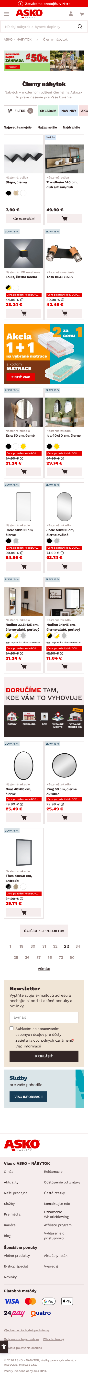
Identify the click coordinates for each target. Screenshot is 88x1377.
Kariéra (9, 1225)
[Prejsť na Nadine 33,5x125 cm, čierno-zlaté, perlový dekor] (23, 601)
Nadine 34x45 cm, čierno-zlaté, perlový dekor (63, 625)
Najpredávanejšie (18, 127)
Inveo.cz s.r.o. (28, 1364)
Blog (7, 1236)
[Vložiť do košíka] (64, 218)
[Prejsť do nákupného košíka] (81, 13)
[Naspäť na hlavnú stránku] (29, 13)
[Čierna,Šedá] (8, 887)
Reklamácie (53, 1171)
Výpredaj (51, 1266)
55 (49, 957)
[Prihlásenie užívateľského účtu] (71, 13)
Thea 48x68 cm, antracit (19, 876)
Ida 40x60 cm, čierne (63, 433)
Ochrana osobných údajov (21, 1339)
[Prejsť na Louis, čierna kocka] (23, 253)
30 (33, 946)
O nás (8, 1171)
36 (27, 957)
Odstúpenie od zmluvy (62, 1182)
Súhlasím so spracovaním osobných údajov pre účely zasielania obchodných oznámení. (43, 1035)
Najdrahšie (71, 127)
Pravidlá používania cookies (23, 1348)
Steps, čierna (17, 180)
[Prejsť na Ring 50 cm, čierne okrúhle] (64, 765)
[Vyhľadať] (82, 27)
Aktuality (11, 1182)
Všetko (44, 968)
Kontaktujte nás (57, 1204)
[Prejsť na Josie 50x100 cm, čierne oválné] (64, 506)
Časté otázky (54, 1193)
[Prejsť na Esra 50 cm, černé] (23, 412)
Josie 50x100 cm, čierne (19, 530)
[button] (4, 1347)
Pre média (12, 1214)
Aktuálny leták (55, 1256)
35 (16, 957)
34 (78, 946)
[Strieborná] (16, 541)
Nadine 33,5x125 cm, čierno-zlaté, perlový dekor (22, 625)
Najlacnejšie (47, 127)
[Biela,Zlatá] (16, 635)
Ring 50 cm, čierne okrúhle (61, 789)
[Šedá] (23, 635)
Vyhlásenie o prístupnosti (54, 1235)
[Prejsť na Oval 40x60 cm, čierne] (23, 765)
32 (55, 946)
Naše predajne (15, 1193)
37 (38, 957)
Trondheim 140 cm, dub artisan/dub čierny (61, 182)
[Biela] (23, 193)
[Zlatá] (23, 446)
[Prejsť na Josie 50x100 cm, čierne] (23, 506)
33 (66, 946)
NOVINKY (68, 111)
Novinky (10, 1277)
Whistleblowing (53, 1339)
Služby (9, 1204)
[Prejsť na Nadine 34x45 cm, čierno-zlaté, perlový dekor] (64, 601)
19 (21, 946)
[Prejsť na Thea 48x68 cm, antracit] (23, 852)
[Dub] (16, 193)
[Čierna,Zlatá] (8, 288)
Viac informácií (28, 1046)
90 (72, 957)
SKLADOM (48, 111)
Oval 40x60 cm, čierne (18, 789)
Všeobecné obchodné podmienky (26, 1330)
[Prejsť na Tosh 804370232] (64, 253)
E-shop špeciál (16, 1266)
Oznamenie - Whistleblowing (56, 1214)
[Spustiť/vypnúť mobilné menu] (6, 13)
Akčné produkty (17, 1256)
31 (44, 946)
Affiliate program (58, 1225)
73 (61, 957)
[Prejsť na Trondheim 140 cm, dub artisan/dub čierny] (64, 159)
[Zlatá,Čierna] (8, 635)
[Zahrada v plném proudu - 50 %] (44, 69)
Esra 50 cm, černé (20, 433)
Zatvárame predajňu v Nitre (47, 4)
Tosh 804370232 (60, 275)
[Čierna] (8, 193)
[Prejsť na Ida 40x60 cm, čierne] (64, 412)
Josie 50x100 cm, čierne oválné (60, 530)
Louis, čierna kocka (23, 275)
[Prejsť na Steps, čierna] (23, 159)
